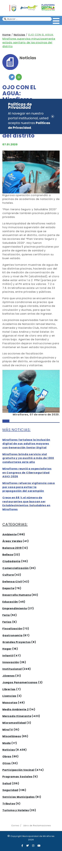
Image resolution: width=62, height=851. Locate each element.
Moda (6, 743)
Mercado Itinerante (16, 716)
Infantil (8, 655)
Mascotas (9, 702)
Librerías (9, 689)
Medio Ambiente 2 (15, 709)
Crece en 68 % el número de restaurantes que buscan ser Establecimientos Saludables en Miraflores (26, 503)
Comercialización (15, 568)
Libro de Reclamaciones (37, 825)
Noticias (19, 35)
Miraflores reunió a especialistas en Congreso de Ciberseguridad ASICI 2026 (27, 472)
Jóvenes (8, 676)
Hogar (7, 649)
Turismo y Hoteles (15, 810)
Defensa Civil (12, 581)
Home (6, 35)
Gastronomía (12, 635)
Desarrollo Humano (16, 595)
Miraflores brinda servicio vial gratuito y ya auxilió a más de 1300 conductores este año (28, 458)
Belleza (7, 554)
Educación (10, 602)
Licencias (9, 696)
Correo (15, 825)
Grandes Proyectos (16, 642)
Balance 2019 (12, 548)
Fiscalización (12, 628)
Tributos (8, 803)
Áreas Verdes (12, 541)
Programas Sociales (17, 776)
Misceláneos (11, 736)
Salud (6, 783)
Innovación (10, 662)
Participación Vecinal (18, 770)
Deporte (8, 588)
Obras (6, 756)
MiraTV (7, 729)
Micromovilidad (14, 723)
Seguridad (10, 790)
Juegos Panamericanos (20, 682)
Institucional (12, 669)
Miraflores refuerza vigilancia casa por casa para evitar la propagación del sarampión (28, 487)
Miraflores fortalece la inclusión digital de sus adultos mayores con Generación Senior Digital (26, 443)
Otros (6, 763)
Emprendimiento (14, 608)
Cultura (8, 575)
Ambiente (9, 534)
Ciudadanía (11, 561)
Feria (6, 615)
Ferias (7, 622)
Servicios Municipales (18, 797)
